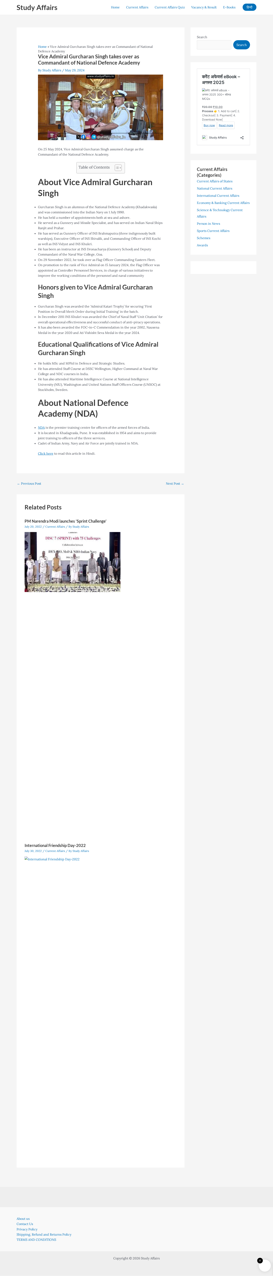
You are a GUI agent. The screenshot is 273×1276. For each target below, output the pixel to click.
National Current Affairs (214, 188)
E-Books (229, 7)
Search (202, 37)
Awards (202, 245)
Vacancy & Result (204, 7)
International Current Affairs (218, 196)
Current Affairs (137, 7)
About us (23, 1219)
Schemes (203, 238)
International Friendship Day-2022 (55, 845)
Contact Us (25, 1224)
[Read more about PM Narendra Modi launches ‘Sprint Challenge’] (73, 562)
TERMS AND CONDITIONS (36, 1240)
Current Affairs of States (214, 181)
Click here (45, 453)
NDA (41, 427)
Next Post (175, 483)
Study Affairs (37, 7)
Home (115, 7)
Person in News (208, 224)
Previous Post (29, 483)
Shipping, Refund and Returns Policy (44, 1234)
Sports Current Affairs (213, 231)
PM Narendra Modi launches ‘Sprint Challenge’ (66, 521)
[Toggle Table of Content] (116, 167)
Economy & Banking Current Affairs (223, 203)
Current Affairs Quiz (170, 7)
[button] (249, 7)
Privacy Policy (27, 1229)
